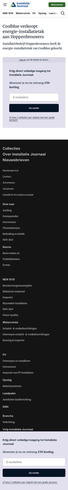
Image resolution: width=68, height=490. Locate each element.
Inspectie (8, 297)
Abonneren (57, 4)
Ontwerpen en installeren (16, 360)
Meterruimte (10, 322)
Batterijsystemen (12, 386)
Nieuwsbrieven (16, 160)
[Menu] (5, 4)
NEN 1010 (9, 279)
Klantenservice (10, 170)
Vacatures (8, 188)
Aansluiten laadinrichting (17, 399)
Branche (8, 415)
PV (4, 354)
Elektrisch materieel (14, 291)
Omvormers (9, 222)
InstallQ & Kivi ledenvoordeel (18, 194)
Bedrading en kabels (14, 233)
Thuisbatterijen (11, 228)
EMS (5, 406)
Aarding (7, 210)
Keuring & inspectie (13, 340)
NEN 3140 (8, 239)
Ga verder (34, 108)
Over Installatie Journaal (24, 154)
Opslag (7, 379)
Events (6, 264)
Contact (7, 176)
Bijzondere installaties (15, 303)
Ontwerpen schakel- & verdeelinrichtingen (26, 334)
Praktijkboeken (11, 259)
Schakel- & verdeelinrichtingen (20, 328)
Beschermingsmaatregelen (17, 285)
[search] (62, 13)
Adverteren (9, 182)
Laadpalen (9, 393)
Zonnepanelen (10, 216)
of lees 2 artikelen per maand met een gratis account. (30, 482)
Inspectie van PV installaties (18, 372)
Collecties (11, 148)
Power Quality (10, 315)
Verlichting (9, 422)
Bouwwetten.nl (11, 253)
